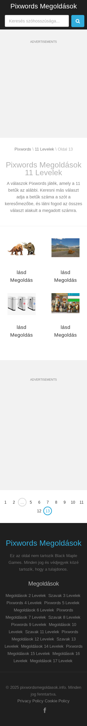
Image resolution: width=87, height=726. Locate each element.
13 (47, 511)
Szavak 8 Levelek (64, 617)
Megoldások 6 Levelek (34, 610)
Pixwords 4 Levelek (24, 603)
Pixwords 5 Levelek (62, 603)
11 (82, 502)
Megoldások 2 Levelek (26, 595)
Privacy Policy (30, 701)
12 (39, 511)
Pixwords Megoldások (43, 6)
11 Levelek (44, 149)
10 (73, 502)
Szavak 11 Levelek (42, 632)
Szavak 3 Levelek (64, 595)
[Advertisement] (43, 94)
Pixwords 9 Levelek (28, 624)
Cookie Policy (57, 701)
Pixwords (22, 149)
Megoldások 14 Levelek (42, 646)
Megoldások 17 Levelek (51, 661)
